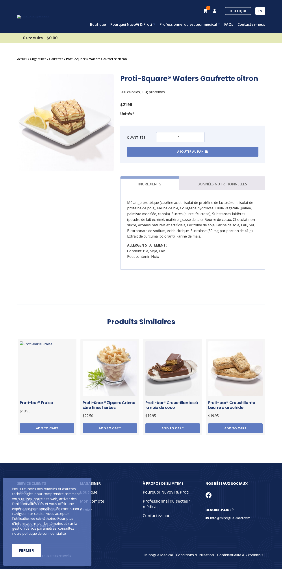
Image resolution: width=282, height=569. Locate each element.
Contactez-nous (251, 24)
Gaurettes (56, 59)
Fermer (26, 550)
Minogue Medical (158, 555)
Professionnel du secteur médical (188, 24)
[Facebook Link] (209, 495)
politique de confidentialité (44, 533)
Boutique (238, 11)
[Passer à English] (260, 11)
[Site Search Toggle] (196, 11)
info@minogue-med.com (229, 518)
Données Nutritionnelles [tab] (222, 184)
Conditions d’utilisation (195, 555)
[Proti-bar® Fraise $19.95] (47, 367)
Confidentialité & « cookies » (240, 555)
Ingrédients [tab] (149, 184)
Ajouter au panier (192, 151)
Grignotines (38, 59)
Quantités (136, 137)
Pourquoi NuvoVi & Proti (131, 24)
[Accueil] (33, 16)
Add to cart (47, 428)
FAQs (228, 24)
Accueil (22, 59)
